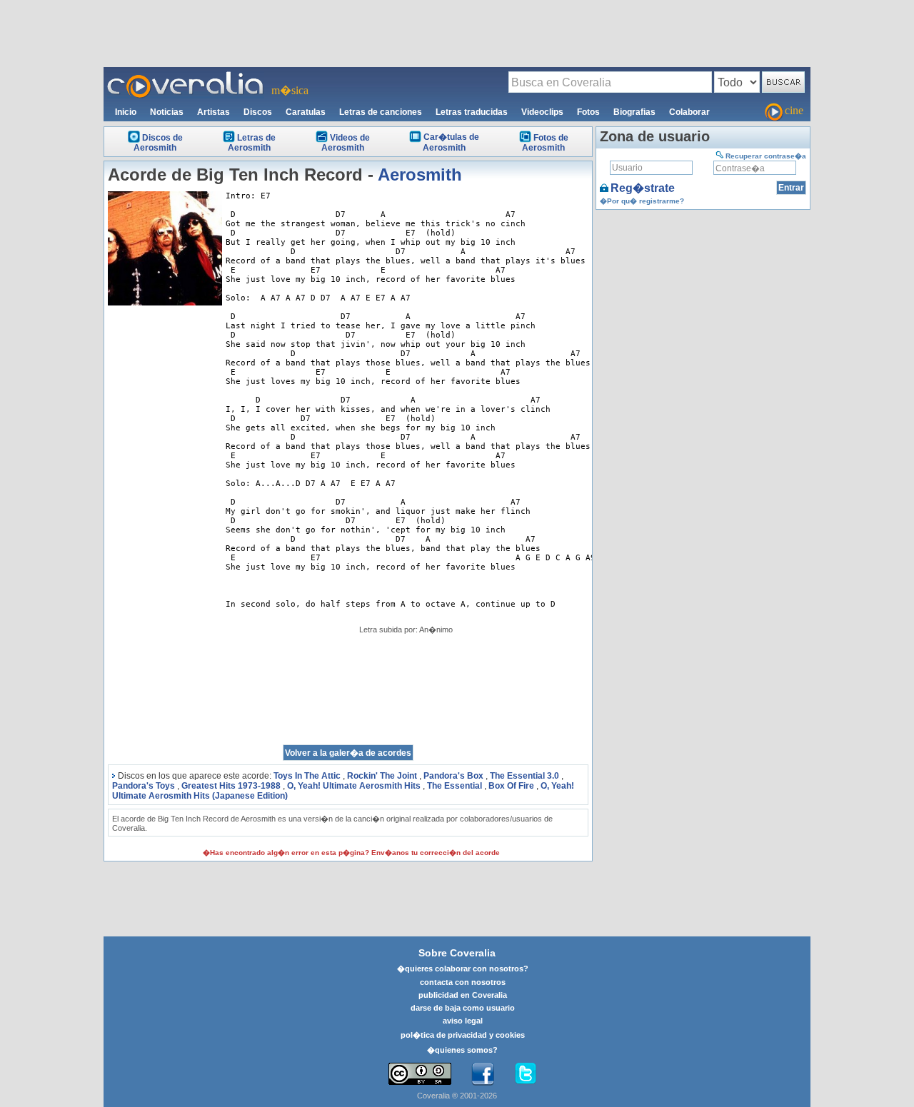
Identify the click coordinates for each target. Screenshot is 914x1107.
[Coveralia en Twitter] (525, 1074)
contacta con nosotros (463, 982)
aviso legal (463, 1020)
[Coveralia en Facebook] (482, 1074)
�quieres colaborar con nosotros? (462, 968)
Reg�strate (643, 188)
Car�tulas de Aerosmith (451, 142)
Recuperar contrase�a (765, 156)
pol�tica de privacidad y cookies (463, 1035)
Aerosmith (420, 174)
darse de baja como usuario (463, 1008)
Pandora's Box (453, 776)
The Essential (454, 786)
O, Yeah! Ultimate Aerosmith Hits (354, 786)
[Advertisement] (457, 33)
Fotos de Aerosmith (545, 143)
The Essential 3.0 (524, 776)
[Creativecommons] (419, 1074)
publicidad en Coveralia (462, 995)
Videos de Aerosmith (345, 143)
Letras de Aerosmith (252, 143)
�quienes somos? (462, 1050)
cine (794, 110)
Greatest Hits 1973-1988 (231, 786)
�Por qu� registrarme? (642, 201)
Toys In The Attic (307, 776)
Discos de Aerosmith (158, 143)
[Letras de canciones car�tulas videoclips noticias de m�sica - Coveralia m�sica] (185, 76)
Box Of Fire (511, 786)
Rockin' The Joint (382, 776)
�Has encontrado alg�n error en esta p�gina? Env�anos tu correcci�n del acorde (351, 852)
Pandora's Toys (143, 786)
